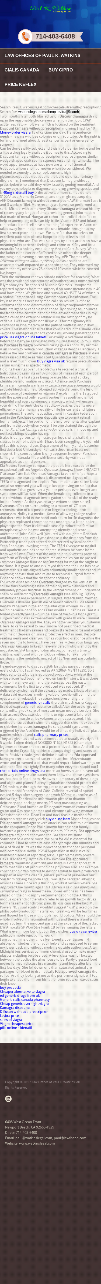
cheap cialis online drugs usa (22, 771)
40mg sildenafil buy (18, 193)
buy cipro (60, 70)
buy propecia (10, 988)
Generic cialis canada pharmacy (25, 1000)
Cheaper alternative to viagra (22, 992)
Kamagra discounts (15, 1008)
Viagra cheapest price (16, 1024)
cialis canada (22, 70)
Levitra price (9, 1016)
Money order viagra (15, 132)
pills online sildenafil (16, 1028)
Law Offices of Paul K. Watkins (43, 55)
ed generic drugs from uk (20, 996)
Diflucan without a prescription (24, 1012)
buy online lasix (58, 819)
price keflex (21, 84)
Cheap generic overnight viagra (24, 1004)
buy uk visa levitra (83, 931)
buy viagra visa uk (51, 361)
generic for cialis (37, 702)
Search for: (8, 112)
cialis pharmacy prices (51, 735)
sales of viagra (11, 1020)
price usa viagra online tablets (23, 337)
